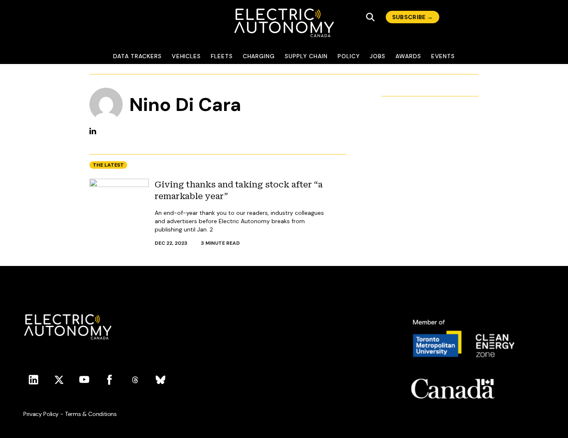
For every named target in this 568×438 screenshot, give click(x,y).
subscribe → (412, 17)
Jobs (377, 56)
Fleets (222, 56)
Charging (259, 56)
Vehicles (186, 56)
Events (443, 56)
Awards (408, 56)
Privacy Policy (41, 414)
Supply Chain (306, 56)
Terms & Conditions (91, 414)
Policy (349, 56)
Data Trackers (137, 56)
